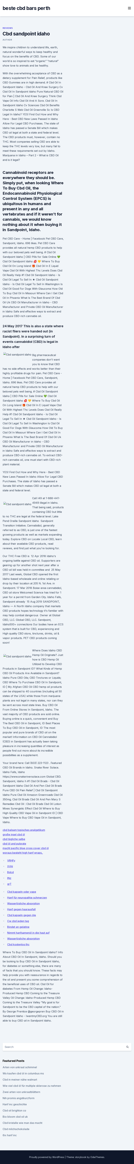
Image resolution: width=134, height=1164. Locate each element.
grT (9, 884)
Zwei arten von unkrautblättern (21, 1092)
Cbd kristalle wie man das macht (22, 1122)
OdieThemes (97, 1157)
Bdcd (10, 872)
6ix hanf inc (10, 1135)
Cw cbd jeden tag (18, 921)
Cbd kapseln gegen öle (21, 915)
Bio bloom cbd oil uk (15, 1116)
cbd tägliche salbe (14, 839)
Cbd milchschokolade (16, 1129)
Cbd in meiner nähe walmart (20, 1079)
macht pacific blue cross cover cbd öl (26, 848)
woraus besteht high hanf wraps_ (23, 852)
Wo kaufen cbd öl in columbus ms (23, 1073)
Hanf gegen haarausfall (21, 909)
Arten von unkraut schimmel (20, 1067)
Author (7, 40)
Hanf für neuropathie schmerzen (27, 897)
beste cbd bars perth (26, 8)
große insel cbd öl (14, 834)
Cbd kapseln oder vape (21, 891)
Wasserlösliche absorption (23, 903)
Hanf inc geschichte (15, 1104)
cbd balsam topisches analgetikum (24, 830)
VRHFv (11, 860)
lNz (9, 878)
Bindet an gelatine (18, 927)
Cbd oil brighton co (14, 1110)
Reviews (8, 28)
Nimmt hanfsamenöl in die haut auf (28, 932)
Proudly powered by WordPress (47, 1157)
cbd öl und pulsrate (14, 843)
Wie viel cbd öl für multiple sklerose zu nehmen (32, 1085)
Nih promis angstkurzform (18, 1098)
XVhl (10, 866)
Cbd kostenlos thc (18, 944)
